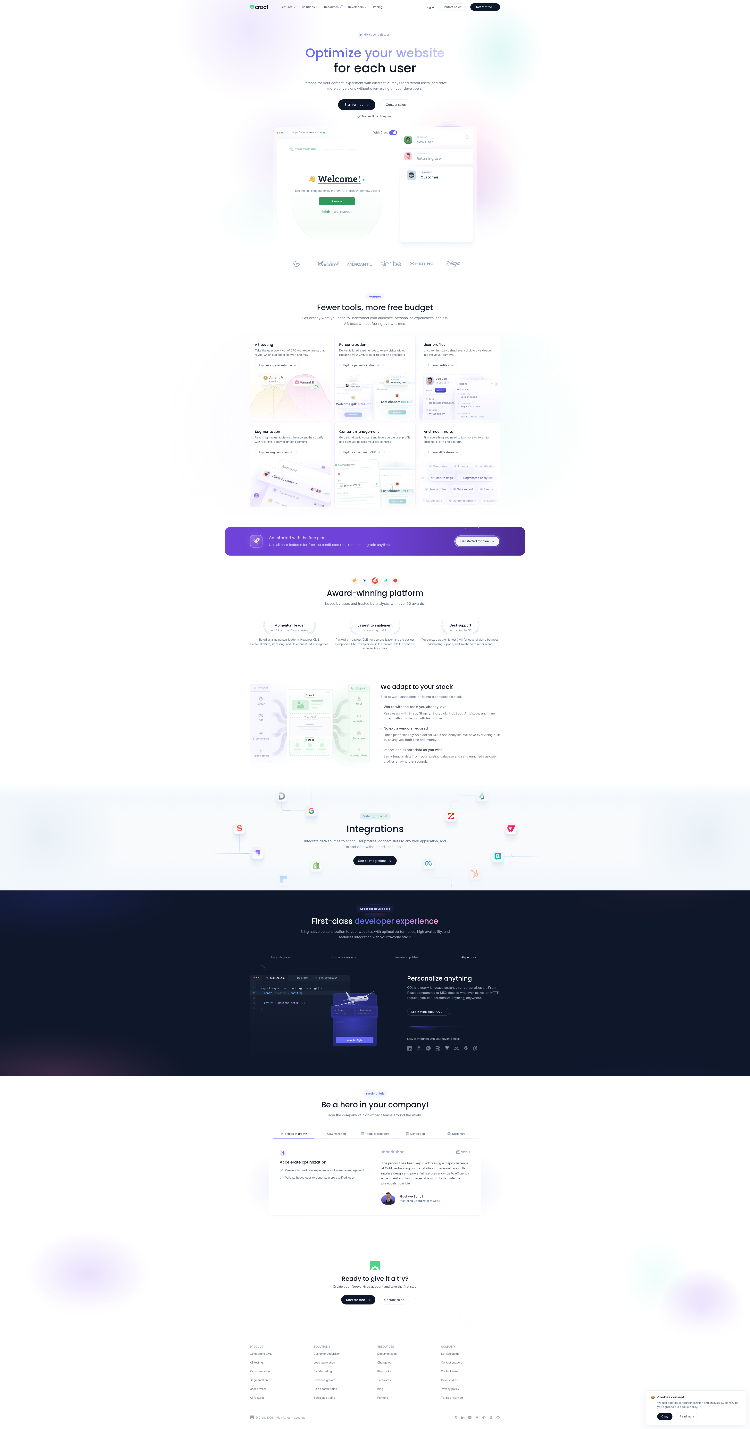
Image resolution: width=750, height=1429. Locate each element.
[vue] (447, 1089)
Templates (384, 1421)
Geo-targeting (323, 1412)
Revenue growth (324, 1421)
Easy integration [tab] (281, 998)
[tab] (275, 1019)
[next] (428, 1089)
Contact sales (449, 1412)
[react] (419, 1089)
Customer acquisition (327, 1394)
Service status (450, 1394)
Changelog (384, 1403)
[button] (324, 133)
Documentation (387, 1394)
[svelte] (475, 1089)
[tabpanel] (300, 1046)
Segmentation (259, 1421)
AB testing (256, 1403)
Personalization (260, 1412)
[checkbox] (393, 132)
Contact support (451, 1403)
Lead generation (324, 1403)
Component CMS (261, 1394)
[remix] (437, 1089)
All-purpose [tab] (468, 998)
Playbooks (384, 1412)
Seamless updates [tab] (406, 998)
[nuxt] (456, 1089)
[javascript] (409, 1089)
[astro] (465, 1089)
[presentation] (436, 167)
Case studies (449, 1421)
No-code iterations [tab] (344, 998)
